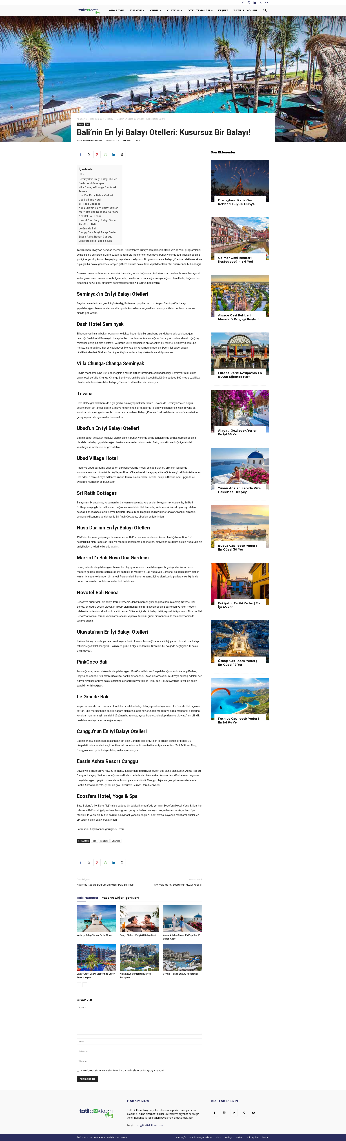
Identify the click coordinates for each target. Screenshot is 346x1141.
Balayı (110, 118)
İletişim (265, 1137)
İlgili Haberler (87, 897)
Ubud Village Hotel (90, 199)
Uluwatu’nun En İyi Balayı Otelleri (98, 220)
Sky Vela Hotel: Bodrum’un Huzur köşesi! (178, 884)
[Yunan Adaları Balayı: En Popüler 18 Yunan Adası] (182, 918)
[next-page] (85, 984)
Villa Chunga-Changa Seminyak (98, 187)
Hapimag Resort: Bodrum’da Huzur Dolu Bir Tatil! (105, 884)
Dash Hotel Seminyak (91, 183)
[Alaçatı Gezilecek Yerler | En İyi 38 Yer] (240, 411)
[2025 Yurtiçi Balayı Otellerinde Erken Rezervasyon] (96, 957)
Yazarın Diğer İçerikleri (120, 897)
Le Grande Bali (87, 228)
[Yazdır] (121, 154)
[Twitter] (260, 2)
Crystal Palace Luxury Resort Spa (180, 973)
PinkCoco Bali (87, 224)
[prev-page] (79, 984)
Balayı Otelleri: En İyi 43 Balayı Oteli (138, 935)
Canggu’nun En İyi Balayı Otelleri (98, 232)
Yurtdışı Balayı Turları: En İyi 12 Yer (95, 935)
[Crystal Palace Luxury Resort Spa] (182, 957)
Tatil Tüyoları (245, 10)
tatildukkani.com (92, 140)
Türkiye (136, 10)
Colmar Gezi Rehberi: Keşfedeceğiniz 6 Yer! (235, 259)
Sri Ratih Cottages (89, 203)
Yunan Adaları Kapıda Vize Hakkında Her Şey (239, 490)
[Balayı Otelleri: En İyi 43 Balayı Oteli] (139, 918)
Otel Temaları (199, 10)
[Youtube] (266, 2)
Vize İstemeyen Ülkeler (200, 1137)
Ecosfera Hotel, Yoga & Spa (95, 240)
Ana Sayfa (117, 10)
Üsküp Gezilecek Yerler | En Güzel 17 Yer (237, 662)
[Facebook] (242, 2)
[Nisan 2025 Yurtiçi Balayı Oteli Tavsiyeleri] (139, 957)
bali (94, 840)
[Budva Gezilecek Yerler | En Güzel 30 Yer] (240, 526)
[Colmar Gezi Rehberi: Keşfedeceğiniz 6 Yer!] (240, 238)
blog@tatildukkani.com (150, 1125)
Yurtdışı (173, 10)
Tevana (83, 191)
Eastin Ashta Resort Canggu (95, 236)
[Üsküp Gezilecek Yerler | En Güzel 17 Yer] (240, 641)
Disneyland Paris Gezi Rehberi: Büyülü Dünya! (237, 202)
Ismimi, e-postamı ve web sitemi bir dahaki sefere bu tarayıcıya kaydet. (123, 1070)
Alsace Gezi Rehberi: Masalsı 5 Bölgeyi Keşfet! (238, 317)
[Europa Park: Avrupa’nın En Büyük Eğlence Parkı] (240, 353)
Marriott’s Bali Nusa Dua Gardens (99, 211)
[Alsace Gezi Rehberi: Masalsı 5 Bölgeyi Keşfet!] (240, 296)
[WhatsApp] (105, 154)
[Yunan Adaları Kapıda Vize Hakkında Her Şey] (240, 469)
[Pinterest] (97, 154)
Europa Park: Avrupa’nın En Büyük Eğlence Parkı (240, 375)
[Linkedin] (254, 2)
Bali (87, 124)
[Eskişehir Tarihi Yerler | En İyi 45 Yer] (240, 584)
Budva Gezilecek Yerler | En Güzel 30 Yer (237, 547)
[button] (265, 10)
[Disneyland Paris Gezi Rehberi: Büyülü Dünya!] (240, 181)
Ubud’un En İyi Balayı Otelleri (96, 195)
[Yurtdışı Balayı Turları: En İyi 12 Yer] (96, 918)
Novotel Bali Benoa (90, 216)
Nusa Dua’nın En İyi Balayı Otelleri (99, 208)
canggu (104, 840)
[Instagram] (248, 2)
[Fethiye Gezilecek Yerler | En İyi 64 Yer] (240, 699)
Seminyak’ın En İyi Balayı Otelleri (98, 179)
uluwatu (116, 840)
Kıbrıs (154, 10)
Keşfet (223, 10)
